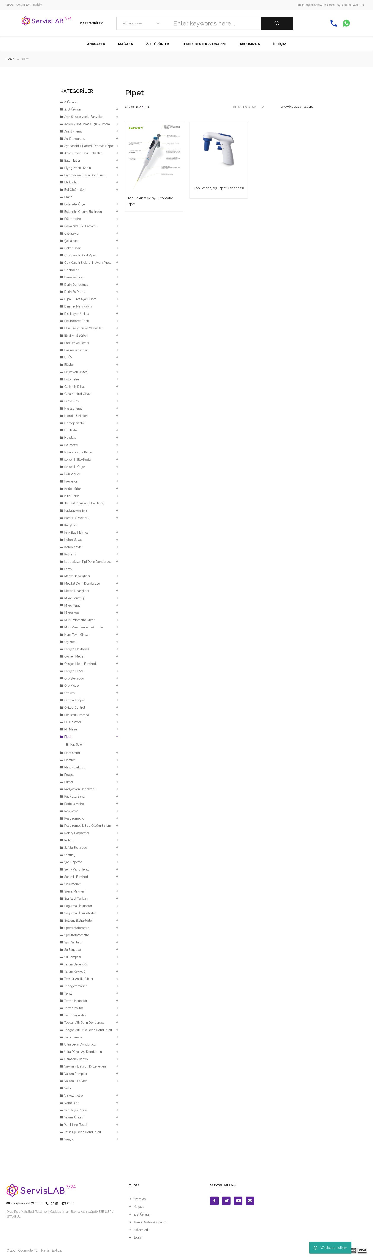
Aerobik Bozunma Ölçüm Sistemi (87, 124)
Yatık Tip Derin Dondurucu (82, 1132)
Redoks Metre (74, 804)
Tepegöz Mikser (75, 986)
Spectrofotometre (76, 928)
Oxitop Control (74, 707)
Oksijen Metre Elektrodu (81, 663)
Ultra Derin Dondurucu (80, 1044)
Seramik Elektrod (76, 876)
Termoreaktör (73, 1008)
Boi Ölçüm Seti (74, 189)
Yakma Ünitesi (74, 1117)
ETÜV (68, 357)
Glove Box (71, 401)
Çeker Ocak (72, 248)
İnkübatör (70, 481)
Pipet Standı (72, 753)
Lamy (68, 569)
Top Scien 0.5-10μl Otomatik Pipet (150, 201)
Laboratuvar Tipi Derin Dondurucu (88, 561)
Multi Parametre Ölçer (79, 620)
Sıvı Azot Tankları (76, 898)
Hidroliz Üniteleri (76, 416)
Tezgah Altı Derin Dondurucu (84, 1022)
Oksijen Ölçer (73, 671)
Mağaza (138, 1206)
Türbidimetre (73, 1037)
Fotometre (71, 379)
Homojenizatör (74, 423)
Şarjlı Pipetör (73, 862)
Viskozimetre (73, 1095)
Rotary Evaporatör (76, 833)
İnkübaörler (72, 474)
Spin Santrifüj (73, 942)
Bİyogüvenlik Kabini (78, 168)
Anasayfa (139, 1199)
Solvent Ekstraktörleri (78, 920)
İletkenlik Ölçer (74, 466)
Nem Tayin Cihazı (76, 634)
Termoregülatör (75, 1015)
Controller (71, 270)
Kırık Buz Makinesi (76, 532)
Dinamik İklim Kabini (78, 306)
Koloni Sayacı (73, 539)
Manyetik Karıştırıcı (77, 576)
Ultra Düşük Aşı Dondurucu (83, 1051)
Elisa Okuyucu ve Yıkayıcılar (83, 328)
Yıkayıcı (69, 1139)
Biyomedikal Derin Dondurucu (85, 175)
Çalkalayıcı (71, 233)
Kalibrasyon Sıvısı (76, 510)
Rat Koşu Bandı (74, 796)
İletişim (138, 1237)
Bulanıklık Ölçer (75, 204)
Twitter (226, 1201)
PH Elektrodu (73, 722)
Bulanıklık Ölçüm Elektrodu (83, 211)
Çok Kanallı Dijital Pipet (80, 255)
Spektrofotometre (76, 935)
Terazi (68, 993)
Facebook (214, 1201)
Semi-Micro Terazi (77, 869)
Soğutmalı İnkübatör (78, 906)
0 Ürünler (70, 102)
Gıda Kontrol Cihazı (77, 394)
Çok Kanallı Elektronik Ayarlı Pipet (87, 262)
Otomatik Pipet (74, 700)
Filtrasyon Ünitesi (76, 372)
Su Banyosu (72, 949)
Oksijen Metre (73, 656)
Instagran (250, 1201)
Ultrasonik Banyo (76, 1059)
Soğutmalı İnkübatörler (80, 913)
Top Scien (77, 744)
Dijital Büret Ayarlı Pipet (80, 299)
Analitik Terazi (73, 131)
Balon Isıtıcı (72, 160)
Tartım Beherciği (75, 964)
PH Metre (70, 729)
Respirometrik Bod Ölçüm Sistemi (88, 825)
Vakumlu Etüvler (75, 1081)
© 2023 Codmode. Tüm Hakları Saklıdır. (34, 1250)
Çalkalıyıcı (71, 241)
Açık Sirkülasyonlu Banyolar (83, 116)
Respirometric (74, 818)
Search (277, 23)
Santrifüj (69, 855)
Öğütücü (70, 642)
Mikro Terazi (72, 605)
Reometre (71, 811)
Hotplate (70, 437)
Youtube (238, 1201)
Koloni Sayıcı (73, 547)
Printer (68, 782)
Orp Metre (71, 685)
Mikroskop (71, 612)
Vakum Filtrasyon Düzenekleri (85, 1066)
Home (10, 59)
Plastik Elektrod (74, 767)
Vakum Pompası (75, 1073)
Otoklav (69, 693)
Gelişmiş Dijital (74, 386)
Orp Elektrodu (74, 678)
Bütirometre (72, 219)
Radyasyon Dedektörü (79, 789)
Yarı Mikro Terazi (75, 1124)
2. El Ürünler (72, 109)
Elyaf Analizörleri (76, 335)
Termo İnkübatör (75, 1001)
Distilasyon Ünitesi (77, 313)
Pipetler (69, 760)
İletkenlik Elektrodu (77, 459)
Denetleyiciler (74, 277)
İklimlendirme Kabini (78, 452)
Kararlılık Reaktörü (76, 518)
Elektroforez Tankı (76, 321)
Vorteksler (71, 1103)
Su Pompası (72, 957)
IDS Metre (71, 445)
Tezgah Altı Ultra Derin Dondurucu (88, 1030)
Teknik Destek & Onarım (149, 1222)
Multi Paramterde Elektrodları (84, 627)
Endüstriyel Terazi (76, 343)
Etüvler (69, 364)
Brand (68, 197)
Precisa (69, 774)
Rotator (69, 840)
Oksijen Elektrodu (76, 649)
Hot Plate (70, 430)
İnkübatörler (72, 488)
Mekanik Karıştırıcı (76, 591)
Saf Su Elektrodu (75, 847)
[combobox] (140, 23)
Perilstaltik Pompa (76, 715)
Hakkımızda (141, 1230)
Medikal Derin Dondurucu (82, 583)
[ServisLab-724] (46, 23)
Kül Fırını (70, 554)
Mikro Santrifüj (74, 598)
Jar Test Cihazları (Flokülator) (84, 503)
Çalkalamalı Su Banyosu (80, 226)
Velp (67, 1088)
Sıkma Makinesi (74, 891)
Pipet (67, 736)
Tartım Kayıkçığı (75, 971)
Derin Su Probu (74, 291)
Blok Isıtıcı (71, 182)
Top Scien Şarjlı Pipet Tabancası (219, 188)
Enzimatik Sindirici (76, 350)
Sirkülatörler (72, 884)
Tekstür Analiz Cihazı (78, 979)
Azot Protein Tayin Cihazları (83, 153)
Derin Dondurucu (76, 284)
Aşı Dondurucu (74, 138)
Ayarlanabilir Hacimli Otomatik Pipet (89, 146)
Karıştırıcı (70, 525)
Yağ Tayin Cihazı (75, 1110)
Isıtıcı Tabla (71, 496)
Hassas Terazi (73, 408)
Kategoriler (91, 23)
